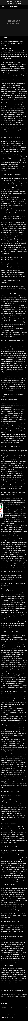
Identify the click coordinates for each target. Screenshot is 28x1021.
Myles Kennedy (11, 1014)
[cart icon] (25, 6)
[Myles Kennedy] (14, 7)
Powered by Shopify (19, 1014)
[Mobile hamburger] (2, 7)
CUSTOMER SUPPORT (6, 1007)
